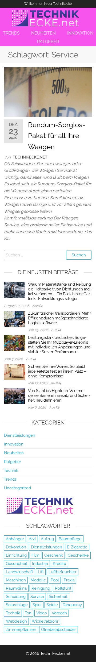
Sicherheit (58, 596)
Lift (41, 571)
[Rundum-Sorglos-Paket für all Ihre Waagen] (48, 91)
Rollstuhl (63, 588)
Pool (55, 580)
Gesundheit (16, 563)
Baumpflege (70, 538)
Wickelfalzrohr (45, 621)
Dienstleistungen (19, 435)
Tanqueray (72, 604)
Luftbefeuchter (63, 571)
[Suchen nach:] (48, 255)
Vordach (59, 613)
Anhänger (15, 538)
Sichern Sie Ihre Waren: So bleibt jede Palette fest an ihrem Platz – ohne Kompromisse (57, 371)
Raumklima (16, 588)
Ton (28, 613)
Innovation (13, 444)
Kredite (59, 563)
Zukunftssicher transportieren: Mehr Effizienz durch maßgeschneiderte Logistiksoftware (59, 318)
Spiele (52, 604)
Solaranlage (17, 604)
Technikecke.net (30, 157)
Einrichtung (16, 555)
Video (41, 613)
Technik (11, 470)
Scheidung (16, 596)
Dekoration (16, 547)
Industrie (40, 563)
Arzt (32, 538)
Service (37, 596)
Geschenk (53, 555)
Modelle (38, 580)
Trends (10, 479)
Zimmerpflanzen (21, 629)
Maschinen (16, 580)
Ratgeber (12, 461)
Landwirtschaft (19, 571)
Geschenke (78, 555)
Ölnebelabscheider (58, 629)
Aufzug (47, 538)
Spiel (37, 604)
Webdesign (16, 621)
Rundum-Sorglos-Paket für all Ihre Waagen (56, 136)
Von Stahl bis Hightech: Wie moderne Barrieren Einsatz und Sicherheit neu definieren (59, 395)
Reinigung (40, 588)
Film (35, 555)
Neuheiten (14, 453)
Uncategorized (17, 488)
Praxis (69, 580)
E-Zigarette (77, 547)
